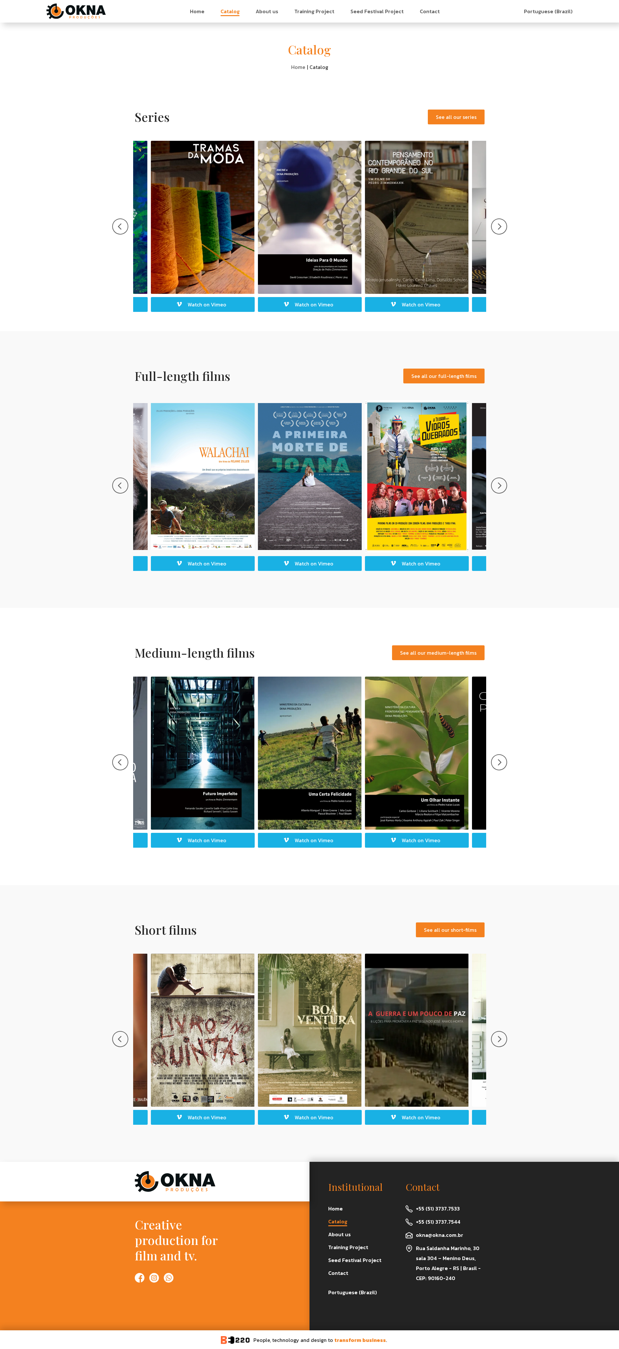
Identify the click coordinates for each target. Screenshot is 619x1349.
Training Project (314, 11)
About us (267, 11)
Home (197, 11)
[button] (310, 563)
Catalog (230, 11)
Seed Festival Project (377, 11)
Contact (430, 11)
